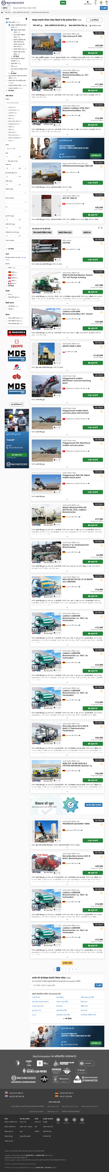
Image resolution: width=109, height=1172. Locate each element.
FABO (11, 127)
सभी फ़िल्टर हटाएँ (96, 26)
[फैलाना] (67, 64)
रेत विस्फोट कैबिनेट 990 (88, 1015)
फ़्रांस (13, 283)
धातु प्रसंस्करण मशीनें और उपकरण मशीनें (17, 77)
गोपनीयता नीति (39, 1167)
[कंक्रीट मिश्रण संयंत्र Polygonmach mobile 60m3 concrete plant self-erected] (46, 418)
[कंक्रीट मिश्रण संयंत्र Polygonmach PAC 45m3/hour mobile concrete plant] (46, 451)
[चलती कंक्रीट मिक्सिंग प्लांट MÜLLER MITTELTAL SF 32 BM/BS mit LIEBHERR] (46, 587)
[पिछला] (33, 44)
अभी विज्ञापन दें (95, 155)
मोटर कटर (84, 1010)
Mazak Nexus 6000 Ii (36, 1111)
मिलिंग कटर (84, 1006)
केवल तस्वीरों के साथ (15, 318)
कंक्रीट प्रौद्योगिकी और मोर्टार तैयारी (18, 26)
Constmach (13, 110)
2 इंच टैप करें (36, 997)
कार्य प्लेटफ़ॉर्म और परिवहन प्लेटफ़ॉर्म (18, 59)
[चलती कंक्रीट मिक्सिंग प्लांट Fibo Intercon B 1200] (46, 44)
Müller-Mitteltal (15, 138)
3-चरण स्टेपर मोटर (38, 1006)
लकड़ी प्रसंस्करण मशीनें (17, 85)
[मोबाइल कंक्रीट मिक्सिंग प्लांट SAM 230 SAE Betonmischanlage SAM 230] (46, 174)
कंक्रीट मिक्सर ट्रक (20, 49)
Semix (11, 107)
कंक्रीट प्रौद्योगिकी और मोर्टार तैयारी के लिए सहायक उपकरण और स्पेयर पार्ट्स (20, 43)
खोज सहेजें (68, 963)
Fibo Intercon (14, 135)
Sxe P (34, 1015)
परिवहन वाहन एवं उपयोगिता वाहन (17, 81)
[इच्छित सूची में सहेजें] (101, 37)
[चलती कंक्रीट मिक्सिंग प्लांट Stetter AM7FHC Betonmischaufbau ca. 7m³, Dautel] (46, 80)
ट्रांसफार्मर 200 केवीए (63, 1015)
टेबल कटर (59, 1006)
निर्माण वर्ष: (8, 165)
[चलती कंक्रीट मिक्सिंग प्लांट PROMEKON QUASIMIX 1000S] (46, 831)
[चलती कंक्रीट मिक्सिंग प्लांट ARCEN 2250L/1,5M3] (46, 354)
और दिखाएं (68, 1018)
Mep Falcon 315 (53, 1106)
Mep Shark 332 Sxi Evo (70, 1106)
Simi (11, 141)
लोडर (14, 66)
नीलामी (11, 309)
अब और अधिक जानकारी (93, 805)
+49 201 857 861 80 (16, 1096)
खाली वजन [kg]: (10, 224)
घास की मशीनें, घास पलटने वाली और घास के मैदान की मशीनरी (27, 1106)
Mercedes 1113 (52, 1111)
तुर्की (13, 275)
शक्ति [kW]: (9, 181)
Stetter (11, 116)
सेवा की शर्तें (48, 1167)
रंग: (6, 207)
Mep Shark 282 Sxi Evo (90, 1106)
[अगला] (59, 44)
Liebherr (12, 113)
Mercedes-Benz (15, 121)
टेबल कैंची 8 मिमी (61, 1010)
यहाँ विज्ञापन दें (17, 404)
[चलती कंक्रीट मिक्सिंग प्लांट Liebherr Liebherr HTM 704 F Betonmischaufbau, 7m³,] (46, 116)
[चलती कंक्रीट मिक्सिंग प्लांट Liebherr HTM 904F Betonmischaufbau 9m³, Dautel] (46, 319)
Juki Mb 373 (36, 1010)
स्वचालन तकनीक (15, 88)
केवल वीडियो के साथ (15, 321)
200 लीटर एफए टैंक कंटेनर (40, 1001)
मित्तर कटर (84, 1001)
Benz (11, 118)
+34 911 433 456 (65, 1096)
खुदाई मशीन (16, 63)
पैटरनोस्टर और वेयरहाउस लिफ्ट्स (71, 1111)
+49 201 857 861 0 (66, 1093)
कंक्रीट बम (87, 232)
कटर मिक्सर (60, 997)
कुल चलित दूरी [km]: (11, 173)
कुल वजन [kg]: (10, 216)
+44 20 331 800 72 (16, 1093)
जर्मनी (14, 272)
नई (10, 294)
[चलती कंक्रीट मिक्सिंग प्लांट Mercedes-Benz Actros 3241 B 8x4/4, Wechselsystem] (46, 864)
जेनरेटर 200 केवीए (62, 1001)
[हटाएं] (41, 25)
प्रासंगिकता (95, 20)
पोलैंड (13, 281)
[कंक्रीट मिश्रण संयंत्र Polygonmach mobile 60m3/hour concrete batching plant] (46, 386)
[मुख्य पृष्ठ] (2, 12)
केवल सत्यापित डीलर (15, 324)
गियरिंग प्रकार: (10, 189)
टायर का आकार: (10, 240)
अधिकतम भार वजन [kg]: (12, 232)
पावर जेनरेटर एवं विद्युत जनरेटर (19, 70)
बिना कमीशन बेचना (17, 455)
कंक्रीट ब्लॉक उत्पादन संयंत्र (19, 53)
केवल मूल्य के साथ (13, 161)
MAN (11, 129)
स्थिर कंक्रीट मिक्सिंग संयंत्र (19, 36)
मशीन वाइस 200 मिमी (87, 997)
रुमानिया (14, 278)
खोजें (104, 8)
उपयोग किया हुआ (14, 297)
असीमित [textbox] (11, 268)
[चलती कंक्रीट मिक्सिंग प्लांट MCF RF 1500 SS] (46, 206)
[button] (107, 3)
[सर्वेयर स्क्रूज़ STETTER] (46, 250)
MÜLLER (12, 132)
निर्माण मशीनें (13, 22)
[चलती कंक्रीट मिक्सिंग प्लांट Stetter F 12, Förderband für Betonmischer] (46, 553)
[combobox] (17, 267)
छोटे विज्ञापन (13, 306)
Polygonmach (14, 124)
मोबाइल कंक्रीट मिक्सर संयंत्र (20, 31)
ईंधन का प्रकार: (10, 198)
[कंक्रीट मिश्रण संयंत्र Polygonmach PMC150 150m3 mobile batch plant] (46, 483)
